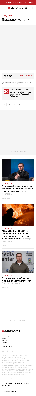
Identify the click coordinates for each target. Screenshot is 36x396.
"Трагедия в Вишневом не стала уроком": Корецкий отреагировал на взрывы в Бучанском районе (16, 236)
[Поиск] (33, 8)
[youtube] (3, 351)
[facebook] (8, 351)
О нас (4, 338)
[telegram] (12, 351)
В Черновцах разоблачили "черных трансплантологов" (17, 281)
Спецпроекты (7, 346)
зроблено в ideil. (9, 391)
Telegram (14, 96)
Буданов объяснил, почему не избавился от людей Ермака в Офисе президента (17, 190)
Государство (8, 16)
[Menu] (3, 8)
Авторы (4, 340)
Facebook (25, 94)
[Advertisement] (18, 46)
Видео (4, 342)
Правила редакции (8, 336)
